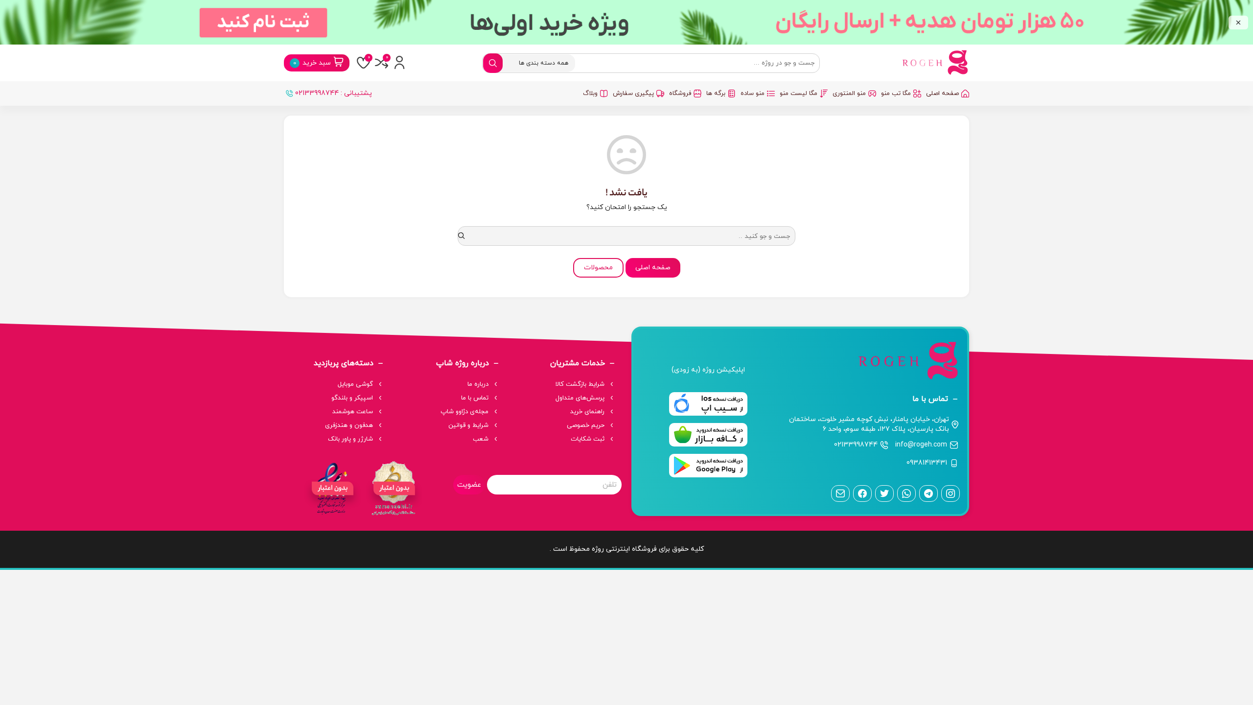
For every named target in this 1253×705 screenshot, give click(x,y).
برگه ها (715, 93)
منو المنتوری (849, 93)
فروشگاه (680, 93)
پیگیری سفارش (633, 93)
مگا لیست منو (798, 93)
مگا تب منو (896, 93)
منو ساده (753, 93)
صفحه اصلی (942, 93)
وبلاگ (590, 93)
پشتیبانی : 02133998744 (333, 93)
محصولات (598, 267)
